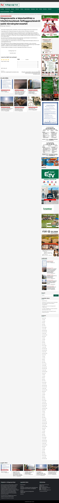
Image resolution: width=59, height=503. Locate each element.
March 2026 (43, 325)
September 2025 (44, 334)
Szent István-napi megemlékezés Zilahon (33, 109)
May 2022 (43, 396)
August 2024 (44, 354)
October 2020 (44, 425)
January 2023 (44, 383)
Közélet (12, 9)
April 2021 (43, 415)
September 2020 (44, 426)
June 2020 (43, 431)
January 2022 (44, 402)
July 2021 (43, 411)
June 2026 (43, 321)
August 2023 (44, 373)
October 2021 (44, 406)
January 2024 (44, 365)
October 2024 (44, 351)
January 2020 (44, 438)
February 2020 (44, 437)
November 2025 (44, 331)
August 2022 (44, 391)
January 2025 (44, 347)
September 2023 (44, 371)
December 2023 (44, 367)
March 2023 (43, 380)
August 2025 (44, 336)
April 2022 (43, 397)
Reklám (12, 11)
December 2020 (44, 422)
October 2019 (44, 443)
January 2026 (44, 328)
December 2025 (44, 330)
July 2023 (43, 374)
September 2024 (44, 353)
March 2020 (43, 435)
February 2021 (44, 418)
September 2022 (44, 389)
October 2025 (44, 333)
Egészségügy (27, 9)
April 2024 (43, 360)
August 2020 (44, 428)
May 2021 (43, 414)
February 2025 (44, 345)
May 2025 (43, 341)
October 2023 (44, 370)
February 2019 (44, 455)
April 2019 (43, 452)
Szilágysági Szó (8, 25)
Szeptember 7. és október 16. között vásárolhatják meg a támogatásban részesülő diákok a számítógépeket (20, 92)
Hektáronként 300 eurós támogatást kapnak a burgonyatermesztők (19, 109)
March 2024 (43, 362)
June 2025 (43, 339)
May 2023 (43, 377)
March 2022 (43, 399)
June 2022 (43, 394)
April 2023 (43, 379)
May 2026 (43, 322)
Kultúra (40, 9)
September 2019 (44, 444)
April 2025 (43, 342)
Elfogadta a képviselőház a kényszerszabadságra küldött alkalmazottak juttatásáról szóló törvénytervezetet (31, 73)
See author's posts (13, 53)
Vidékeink (17, 9)
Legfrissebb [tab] (44, 258)
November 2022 (44, 386)
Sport (37, 9)
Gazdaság (33, 9)
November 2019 (44, 441)
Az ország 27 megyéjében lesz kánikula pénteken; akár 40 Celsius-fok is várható (7, 109)
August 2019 (44, 446)
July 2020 (43, 429)
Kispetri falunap (4, 91)
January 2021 (44, 420)
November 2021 (44, 405)
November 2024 (44, 350)
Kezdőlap (2, 9)
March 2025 (43, 344)
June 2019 (43, 449)
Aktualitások (7, 9)
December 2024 (44, 348)
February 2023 (44, 382)
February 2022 (44, 400)
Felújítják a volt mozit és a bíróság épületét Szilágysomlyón (33, 92)
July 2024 (43, 356)
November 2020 (44, 423)
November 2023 (44, 368)
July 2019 (43, 447)
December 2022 (44, 385)
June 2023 (43, 376)
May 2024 (43, 359)
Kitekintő (49, 9)
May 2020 (43, 432)
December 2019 (44, 440)
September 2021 (44, 408)
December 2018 (44, 458)
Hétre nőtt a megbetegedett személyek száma (10, 71)
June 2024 (43, 357)
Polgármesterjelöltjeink (4, 11)
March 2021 (43, 417)
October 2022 (44, 388)
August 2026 (44, 318)
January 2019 (44, 457)
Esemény (45, 9)
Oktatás (21, 9)
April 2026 (43, 324)
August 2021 (44, 409)
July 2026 (43, 319)
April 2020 (43, 434)
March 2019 (43, 454)
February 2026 (44, 327)
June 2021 (43, 412)
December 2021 (44, 403)
